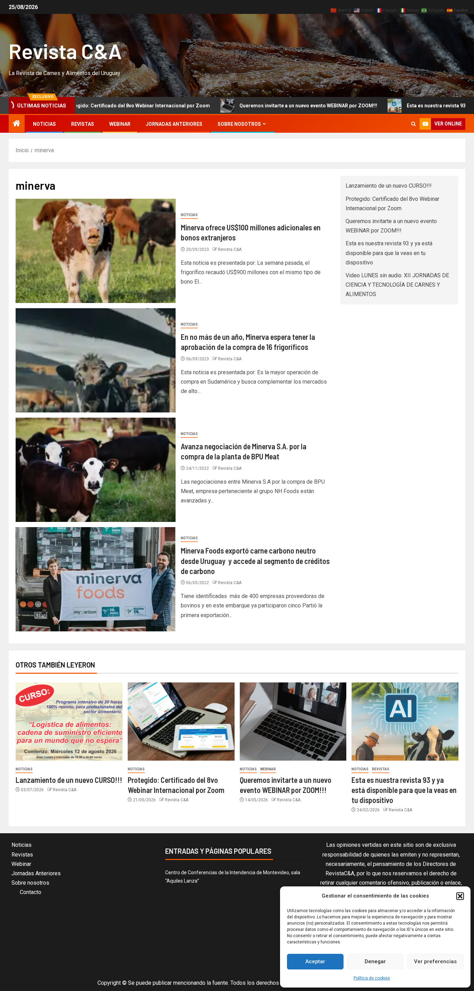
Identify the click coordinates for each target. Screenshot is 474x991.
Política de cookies (372, 978)
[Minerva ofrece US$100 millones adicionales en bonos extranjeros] (96, 251)
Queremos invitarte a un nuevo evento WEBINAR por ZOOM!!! (267, 105)
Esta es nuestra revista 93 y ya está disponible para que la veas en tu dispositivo (389, 252)
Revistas (82, 124)
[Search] (413, 124)
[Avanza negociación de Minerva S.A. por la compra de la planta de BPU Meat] (96, 470)
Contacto (30, 892)
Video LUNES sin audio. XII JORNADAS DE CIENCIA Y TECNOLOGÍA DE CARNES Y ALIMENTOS (397, 284)
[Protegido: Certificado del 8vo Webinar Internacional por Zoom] (181, 721)
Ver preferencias (435, 961)
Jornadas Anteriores (174, 124)
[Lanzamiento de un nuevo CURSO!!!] (69, 721)
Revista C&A (65, 50)
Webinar (119, 124)
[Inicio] (16, 124)
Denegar (375, 961)
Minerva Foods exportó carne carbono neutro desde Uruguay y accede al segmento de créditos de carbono (255, 560)
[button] (460, 896)
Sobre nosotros (239, 124)
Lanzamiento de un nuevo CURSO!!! (389, 185)
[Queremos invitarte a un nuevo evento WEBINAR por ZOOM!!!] (293, 721)
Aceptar (315, 961)
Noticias (44, 124)
